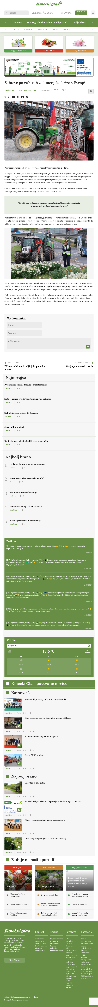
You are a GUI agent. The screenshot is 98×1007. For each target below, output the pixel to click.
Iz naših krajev (86, 974)
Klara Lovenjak (30, 90)
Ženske (55, 29)
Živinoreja (84, 950)
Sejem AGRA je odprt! (14, 427)
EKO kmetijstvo (87, 976)
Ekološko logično (69, 986)
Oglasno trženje (72, 955)
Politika (84, 955)
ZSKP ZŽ (69, 983)
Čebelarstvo (85, 953)
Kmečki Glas (9, 90)
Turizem (84, 957)
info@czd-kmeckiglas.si (40, 949)
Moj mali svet (55, 941)
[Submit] (88, 347)
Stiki (67, 948)
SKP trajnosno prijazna (71, 977)
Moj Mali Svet (71, 969)
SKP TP (68, 981)
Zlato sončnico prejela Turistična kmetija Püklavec (27, 399)
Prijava (67, 12)
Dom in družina (86, 971)
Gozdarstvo (85, 978)
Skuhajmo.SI (70, 971)
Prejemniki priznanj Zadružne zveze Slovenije (25, 384)
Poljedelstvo (80, 22)
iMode (25, 1000)
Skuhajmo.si (54, 943)
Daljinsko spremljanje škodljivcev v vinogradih (26, 441)
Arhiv (67, 939)
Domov (18, 22)
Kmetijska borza (56, 950)
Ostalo (66, 29)
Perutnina (42, 29)
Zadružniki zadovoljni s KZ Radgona (21, 413)
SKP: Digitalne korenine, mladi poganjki (48, 22)
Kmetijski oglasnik (53, 947)
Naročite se (81, 12)
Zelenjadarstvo (87, 960)
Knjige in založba (56, 939)
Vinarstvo (28, 29)
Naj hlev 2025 (70, 974)
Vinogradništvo (86, 969)
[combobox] (49, 645)
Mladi (16, 29)
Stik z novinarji (71, 950)
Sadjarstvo (85, 962)
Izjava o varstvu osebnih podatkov (71, 959)
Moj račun (69, 941)
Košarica (69, 943)
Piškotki (69, 953)
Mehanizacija (86, 964)
